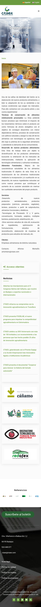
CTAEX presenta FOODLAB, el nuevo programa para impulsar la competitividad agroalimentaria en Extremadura (19, 319)
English (36, 2)
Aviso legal (6, 562)
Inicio (4, 58)
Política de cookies (9, 573)
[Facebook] (14, 599)
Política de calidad (9, 567)
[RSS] (30, 599)
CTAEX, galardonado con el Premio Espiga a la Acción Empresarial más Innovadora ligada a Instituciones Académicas (19, 353)
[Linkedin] (22, 599)
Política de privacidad (10, 578)
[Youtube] (26, 599)
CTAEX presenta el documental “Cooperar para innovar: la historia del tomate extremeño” (19, 368)
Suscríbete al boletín (18, 514)
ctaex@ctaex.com (9, 553)
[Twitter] (18, 599)
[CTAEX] (7, 11)
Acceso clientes (14, 266)
